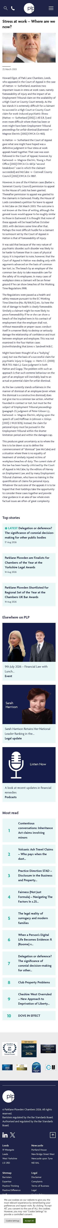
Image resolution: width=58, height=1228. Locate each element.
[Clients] (9, 1049)
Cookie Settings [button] (12, 1220)
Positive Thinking (10, 1185)
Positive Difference (11, 1190)
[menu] (51, 8)
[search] (5, 8)
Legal (33, 1190)
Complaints (37, 1181)
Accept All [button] (29, 1220)
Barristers (7, 1177)
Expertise (6, 1181)
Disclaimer (36, 1177)
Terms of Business (40, 1185)
